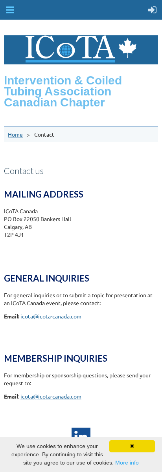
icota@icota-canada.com (50, 316)
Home (15, 134)
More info (127, 462)
